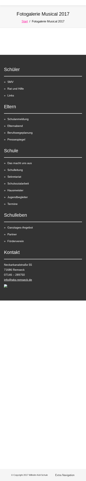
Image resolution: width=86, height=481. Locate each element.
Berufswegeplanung (20, 132)
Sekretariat (14, 176)
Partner (12, 234)
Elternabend (15, 125)
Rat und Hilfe (15, 88)
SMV (10, 81)
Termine (12, 203)
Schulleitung (15, 169)
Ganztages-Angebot (20, 227)
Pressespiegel (16, 139)
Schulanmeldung (18, 119)
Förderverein (15, 241)
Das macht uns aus (19, 163)
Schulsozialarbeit (18, 183)
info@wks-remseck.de (18, 279)
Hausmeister (15, 190)
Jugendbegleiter (17, 197)
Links (10, 95)
